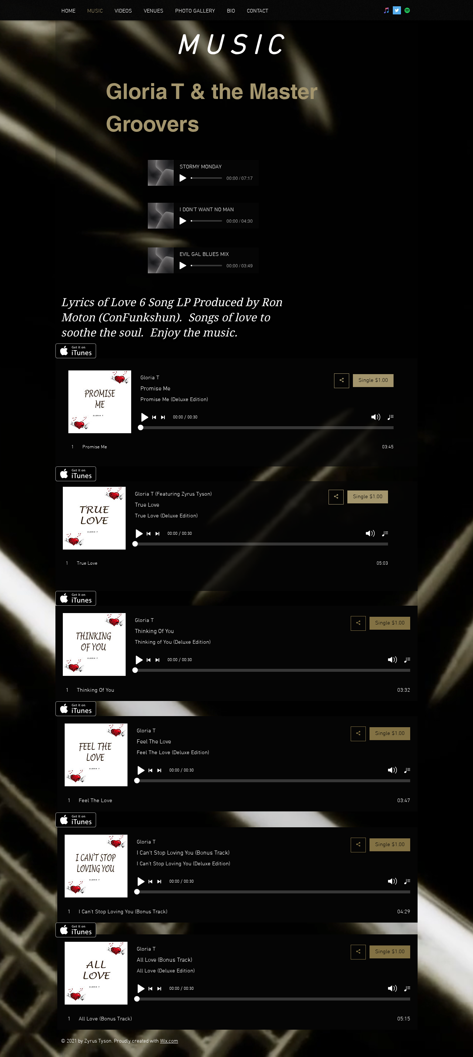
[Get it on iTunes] (75, 350)
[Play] (183, 178)
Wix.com (169, 1041)
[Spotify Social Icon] (407, 10)
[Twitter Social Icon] (397, 10)
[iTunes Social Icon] (386, 10)
